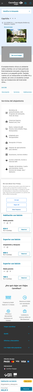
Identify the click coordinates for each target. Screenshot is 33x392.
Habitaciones (27, 92)
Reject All (16, 204)
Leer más (4, 87)
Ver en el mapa (8, 27)
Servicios (16, 92)
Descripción (5, 92)
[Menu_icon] (2, 3)
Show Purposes (16, 209)
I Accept (16, 200)
